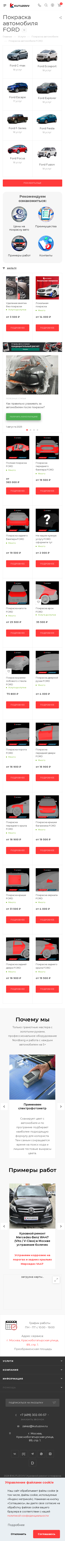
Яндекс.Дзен (50, 1454)
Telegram (32, 1454)
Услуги (8, 1361)
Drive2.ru (23, 1454)
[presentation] (4, 1106)
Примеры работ (19, 255)
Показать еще (32, 183)
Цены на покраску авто (19, 228)
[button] (27, 430)
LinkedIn (32, 1462)
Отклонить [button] (18, 1534)
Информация (13, 1378)
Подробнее (18, 328)
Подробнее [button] (16, 1525)
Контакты (45, 255)
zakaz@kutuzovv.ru (35, 1426)
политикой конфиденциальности (28, 1515)
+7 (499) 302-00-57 (33, 1415)
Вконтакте (15, 1454)
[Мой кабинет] (52, 5)
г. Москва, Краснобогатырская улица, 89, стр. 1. (35, 1437)
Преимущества (46, 226)
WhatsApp (41, 1454)
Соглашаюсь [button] (46, 1534)
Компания (10, 1369)
